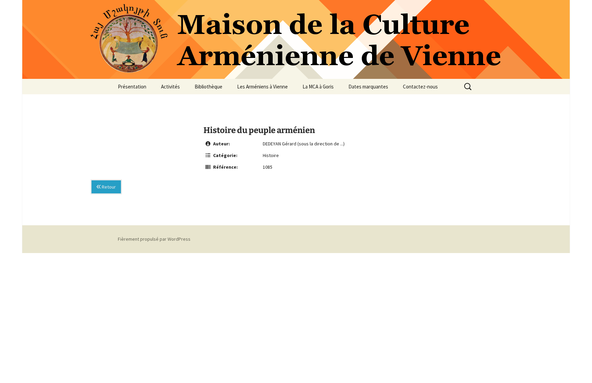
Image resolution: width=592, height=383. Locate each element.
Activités (170, 86)
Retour (108, 187)
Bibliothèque (208, 86)
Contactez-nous (420, 86)
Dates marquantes (368, 86)
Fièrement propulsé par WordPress (154, 239)
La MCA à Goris (318, 86)
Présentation (132, 86)
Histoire (271, 155)
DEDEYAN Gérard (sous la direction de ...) (304, 144)
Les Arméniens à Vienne (262, 86)
